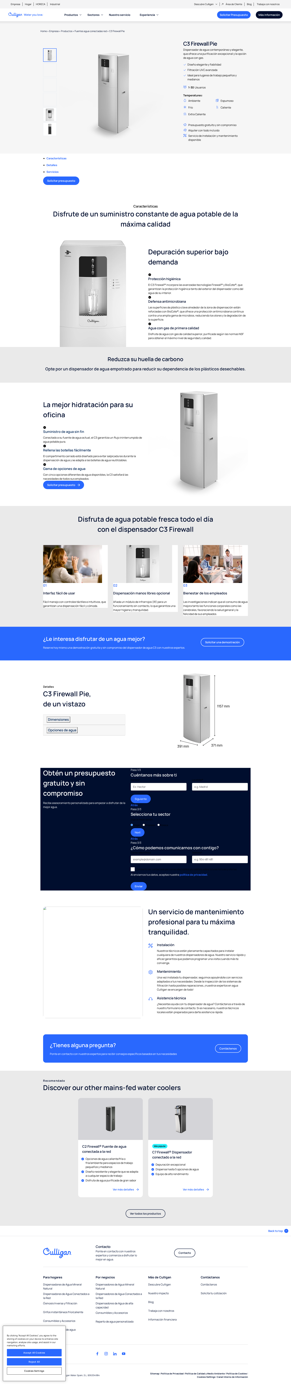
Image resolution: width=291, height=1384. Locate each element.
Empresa (15, 4)
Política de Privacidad (172, 1373)
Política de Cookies (236, 1373)
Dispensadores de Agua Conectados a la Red (119, 1296)
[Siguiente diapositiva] (50, 141)
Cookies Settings (34, 1370)
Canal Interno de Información (232, 1376)
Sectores (93, 15)
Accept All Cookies (34, 1352)
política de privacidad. (194, 875)
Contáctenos (228, 1048)
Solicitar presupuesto (61, 181)
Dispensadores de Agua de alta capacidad (114, 1305)
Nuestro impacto (158, 1293)
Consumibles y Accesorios (112, 1313)
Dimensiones (58, 719)
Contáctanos (210, 1277)
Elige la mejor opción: (142, 819)
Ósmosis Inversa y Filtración (60, 1303)
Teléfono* (197, 852)
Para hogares (52, 1277)
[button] (50, 55)
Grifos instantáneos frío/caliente (63, 1312)
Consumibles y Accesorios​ (59, 1321)
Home (43, 31)
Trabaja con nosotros (268, 4)
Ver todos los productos (147, 1214)
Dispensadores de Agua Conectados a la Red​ (66, 1296)
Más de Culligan (159, 1277)
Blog (249, 4)
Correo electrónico (141, 852)
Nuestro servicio (119, 15)
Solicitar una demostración (222, 642)
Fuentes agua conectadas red (91, 31)
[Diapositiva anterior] (50, 43)
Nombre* (135, 779)
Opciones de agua (62, 730)
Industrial (55, 4)
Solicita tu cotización (214, 1293)
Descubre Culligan (204, 4)
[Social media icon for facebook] (97, 1353)
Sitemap (154, 1373)
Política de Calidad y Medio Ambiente (205, 1373)
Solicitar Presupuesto (234, 15)
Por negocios (105, 1277)
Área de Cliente (234, 4)
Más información (269, 15)
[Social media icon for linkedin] (115, 1353)
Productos (71, 15)
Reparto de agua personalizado (115, 1321)
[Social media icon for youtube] (123, 1353)
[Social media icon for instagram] (106, 1353)
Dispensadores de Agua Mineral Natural (62, 1286)
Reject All (34, 1361)
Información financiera (162, 1319)
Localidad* (197, 779)
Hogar (28, 4)
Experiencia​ (147, 15)
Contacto (185, 1253)
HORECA (40, 4)
